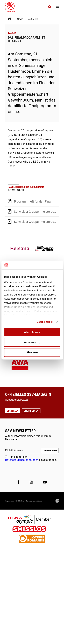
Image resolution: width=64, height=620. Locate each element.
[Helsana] (20, 249)
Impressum (9, 501)
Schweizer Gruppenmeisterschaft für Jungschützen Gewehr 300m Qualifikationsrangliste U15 (36, 221)
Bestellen (12, 410)
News (20, 19)
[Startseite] (12, 7)
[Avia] (20, 365)
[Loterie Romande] (32, 539)
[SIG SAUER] (44, 249)
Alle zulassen (32, 332)
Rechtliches (20, 501)
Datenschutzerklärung (34, 501)
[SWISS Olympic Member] (32, 519)
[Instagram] (31, 482)
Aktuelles (33, 19)
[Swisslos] (32, 529)
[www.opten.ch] (57, 501)
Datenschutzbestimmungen (21, 460)
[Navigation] (57, 7)
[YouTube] (45, 482)
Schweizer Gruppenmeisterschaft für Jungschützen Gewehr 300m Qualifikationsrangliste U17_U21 (36, 211)
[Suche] (50, 7)
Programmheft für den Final (32, 201)
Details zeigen (45, 321)
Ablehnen (32, 352)
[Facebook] (18, 482)
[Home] (9, 19)
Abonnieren (50, 450)
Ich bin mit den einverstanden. (31, 458)
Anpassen (30, 342)
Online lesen (31, 410)
